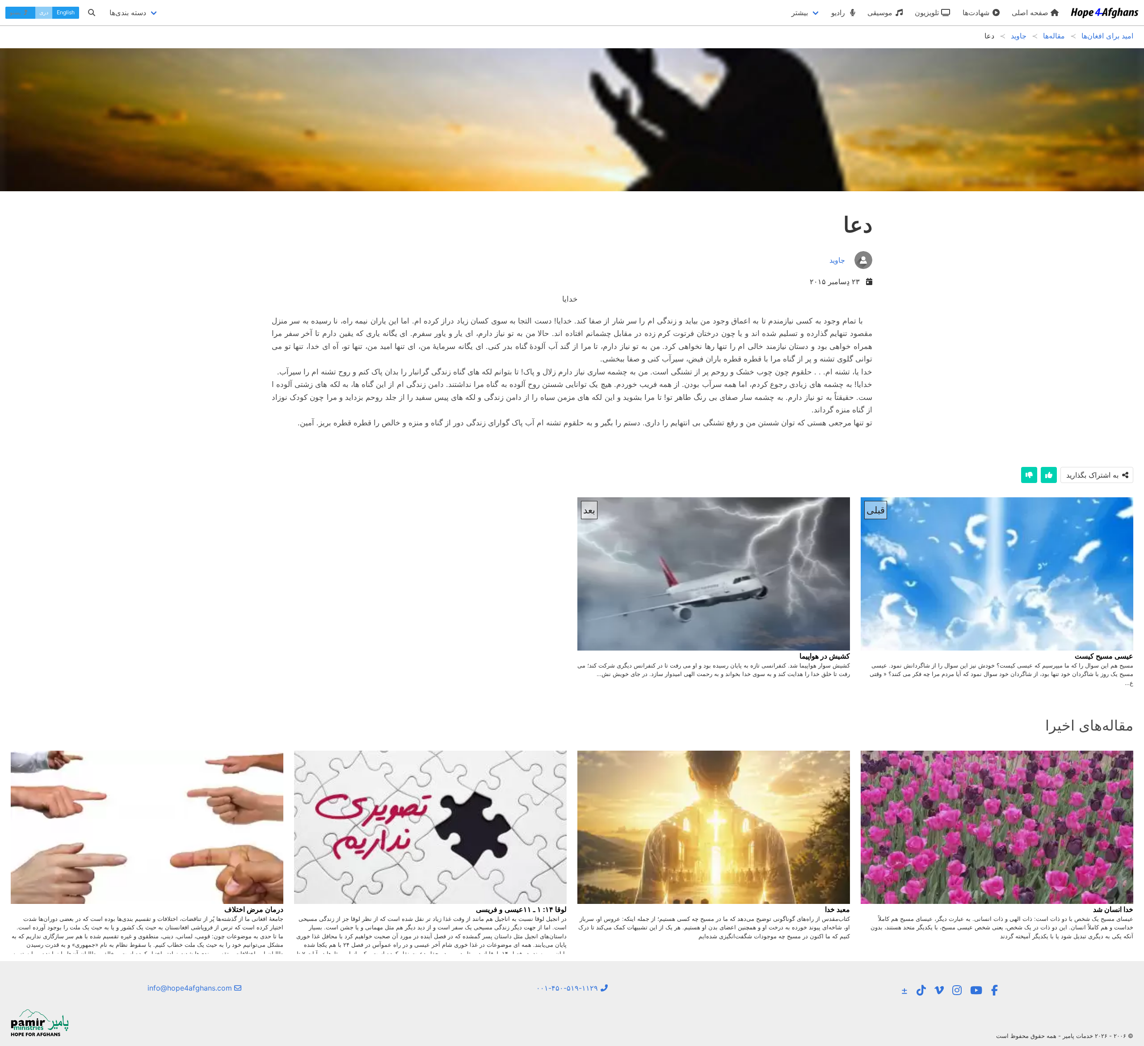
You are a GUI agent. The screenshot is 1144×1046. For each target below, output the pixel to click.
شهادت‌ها (977, 12)
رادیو (839, 12)
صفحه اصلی (1031, 12)
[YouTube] (976, 990)
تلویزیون (928, 12)
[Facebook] (995, 990)
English (66, 12)
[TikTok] (921, 990)
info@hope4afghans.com (190, 987)
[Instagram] (957, 990)
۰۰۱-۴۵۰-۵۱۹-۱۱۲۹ (568, 987)
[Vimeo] (939, 990)
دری (43, 12)
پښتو (16, 12)
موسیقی (881, 12)
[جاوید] (850, 269)
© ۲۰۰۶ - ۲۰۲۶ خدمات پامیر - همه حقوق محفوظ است (1064, 1035)
